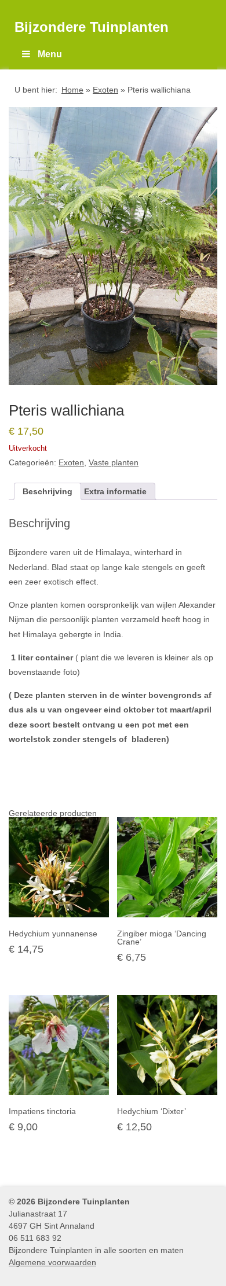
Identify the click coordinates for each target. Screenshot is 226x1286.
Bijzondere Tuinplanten (91, 27)
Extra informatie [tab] (115, 491)
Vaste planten (113, 462)
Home (72, 89)
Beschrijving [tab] (47, 491)
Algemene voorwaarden (52, 1262)
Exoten (105, 89)
